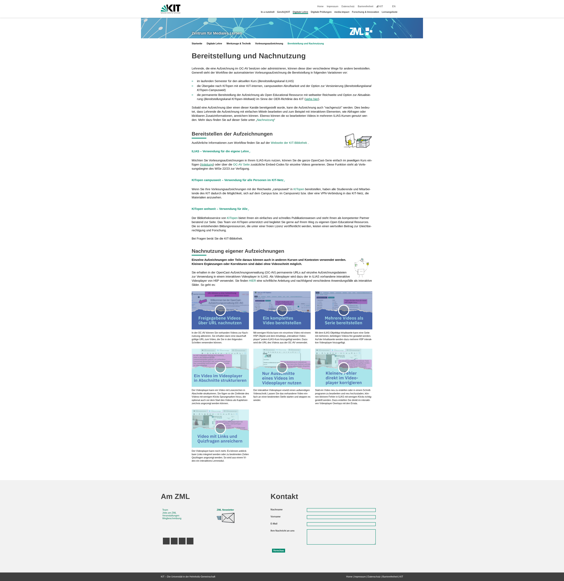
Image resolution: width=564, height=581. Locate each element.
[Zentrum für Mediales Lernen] (361, 31)
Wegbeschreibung (171, 518)
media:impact (341, 12)
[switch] (402, 6)
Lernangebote (389, 12)
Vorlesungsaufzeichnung (269, 43)
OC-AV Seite (241, 164)
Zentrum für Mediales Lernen (217, 33)
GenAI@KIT (283, 12)
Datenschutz (348, 6)
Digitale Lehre (300, 12)
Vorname (276, 516)
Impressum (332, 6)
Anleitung (207, 164)
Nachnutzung (265, 119)
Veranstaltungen (170, 515)
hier (315, 99)
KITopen (298, 189)
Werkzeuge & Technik (238, 43)
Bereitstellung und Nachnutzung (306, 43)
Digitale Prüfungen (321, 12)
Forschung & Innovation (365, 12)
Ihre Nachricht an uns (282, 530)
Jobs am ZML (169, 513)
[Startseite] (402, 11)
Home (320, 6)
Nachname (277, 509)
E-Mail (274, 523)
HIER (252, 280)
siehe (309, 99)
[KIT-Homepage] (170, 9)
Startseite (197, 43)
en (394, 6)
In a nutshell (267, 12)
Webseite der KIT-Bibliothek (289, 142)
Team (165, 510)
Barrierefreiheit (365, 6)
